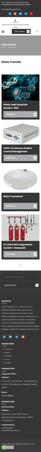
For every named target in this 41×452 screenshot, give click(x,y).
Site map (7, 363)
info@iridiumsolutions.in (10, 430)
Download (8, 356)
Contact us (8, 349)
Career (7, 359)
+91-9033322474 (7, 420)
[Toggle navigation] (3, 31)
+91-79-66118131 (7, 396)
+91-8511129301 (6, 428)
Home (3, 47)
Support (7, 352)
